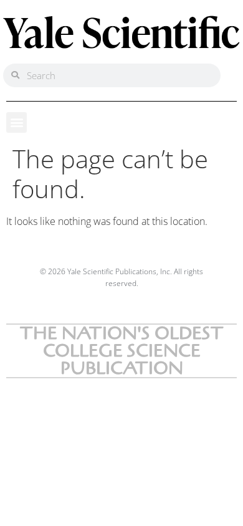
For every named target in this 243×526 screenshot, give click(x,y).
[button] (16, 122)
